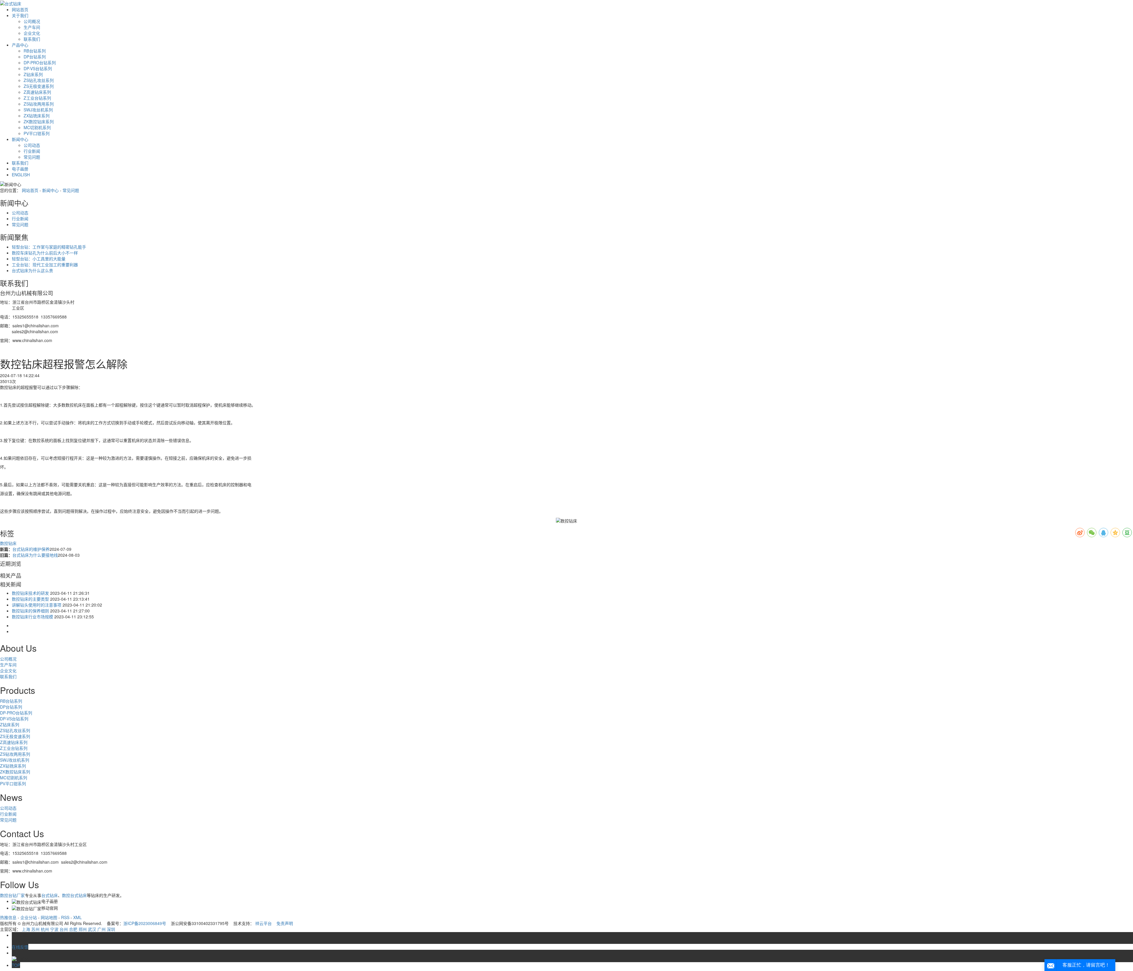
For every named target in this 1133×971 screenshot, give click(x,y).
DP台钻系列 (35, 57)
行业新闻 (32, 151)
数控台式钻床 (74, 895)
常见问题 (32, 157)
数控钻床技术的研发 (30, 593)
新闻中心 (20, 139)
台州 (64, 929)
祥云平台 (263, 923)
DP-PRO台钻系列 (40, 62)
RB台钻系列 (35, 51)
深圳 (111, 929)
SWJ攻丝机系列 (38, 110)
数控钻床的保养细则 (30, 611)
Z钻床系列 (33, 74)
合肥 (73, 929)
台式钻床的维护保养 (31, 549)
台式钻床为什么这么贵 (32, 270)
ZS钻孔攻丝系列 (39, 80)
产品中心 (20, 45)
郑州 (82, 929)
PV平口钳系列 (37, 133)
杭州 (45, 929)
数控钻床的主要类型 (30, 599)
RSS (65, 917)
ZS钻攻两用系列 (39, 104)
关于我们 (20, 15)
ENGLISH (21, 175)
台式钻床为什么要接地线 (35, 555)
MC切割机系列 (37, 127)
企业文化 (32, 33)
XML (77, 917)
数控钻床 (8, 543)
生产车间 (32, 27)
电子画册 (20, 169)
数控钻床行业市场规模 (32, 617)
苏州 (35, 929)
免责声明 (284, 923)
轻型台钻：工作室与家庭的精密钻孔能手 (49, 247)
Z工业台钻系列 (37, 98)
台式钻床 (49, 895)
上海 (26, 929)
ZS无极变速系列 (39, 86)
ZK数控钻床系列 (39, 121)
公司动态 (32, 145)
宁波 (54, 929)
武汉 (92, 929)
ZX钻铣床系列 (37, 116)
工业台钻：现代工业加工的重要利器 (45, 264)
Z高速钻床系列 (37, 92)
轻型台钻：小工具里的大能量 (39, 259)
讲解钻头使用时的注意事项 (36, 605)
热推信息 (8, 917)
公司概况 (32, 21)
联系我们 (32, 39)
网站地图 (49, 917)
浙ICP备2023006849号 (144, 923)
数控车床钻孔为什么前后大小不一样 (45, 253)
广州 (101, 929)
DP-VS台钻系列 (38, 68)
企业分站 (28, 917)
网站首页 (20, 9)
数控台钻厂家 (12, 895)
